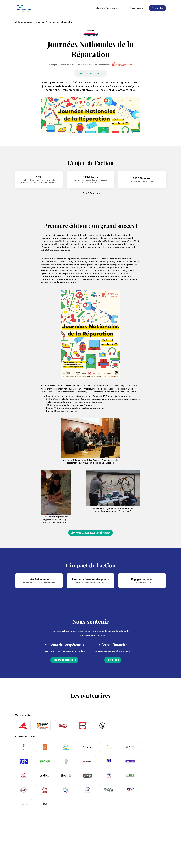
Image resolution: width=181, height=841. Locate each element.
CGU (87, 833)
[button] (107, 8)
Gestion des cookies (105, 833)
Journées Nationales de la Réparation (54, 22)
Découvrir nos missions (64, 660)
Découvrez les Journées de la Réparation (90, 533)
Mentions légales (157, 833)
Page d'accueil (25, 22)
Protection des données (132, 833)
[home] (24, 8)
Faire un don (157, 8)
